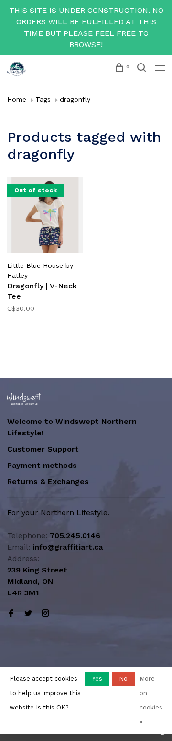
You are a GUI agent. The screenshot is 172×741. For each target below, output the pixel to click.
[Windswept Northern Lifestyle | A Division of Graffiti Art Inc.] (24, 398)
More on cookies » (151, 700)
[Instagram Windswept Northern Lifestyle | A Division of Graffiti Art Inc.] (45, 613)
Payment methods (42, 465)
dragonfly (75, 99)
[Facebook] (11, 613)
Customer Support (43, 449)
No (123, 678)
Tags (43, 99)
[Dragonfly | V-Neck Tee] (45, 216)
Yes (97, 678)
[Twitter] (28, 613)
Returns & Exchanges (48, 481)
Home (16, 99)
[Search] (142, 69)
